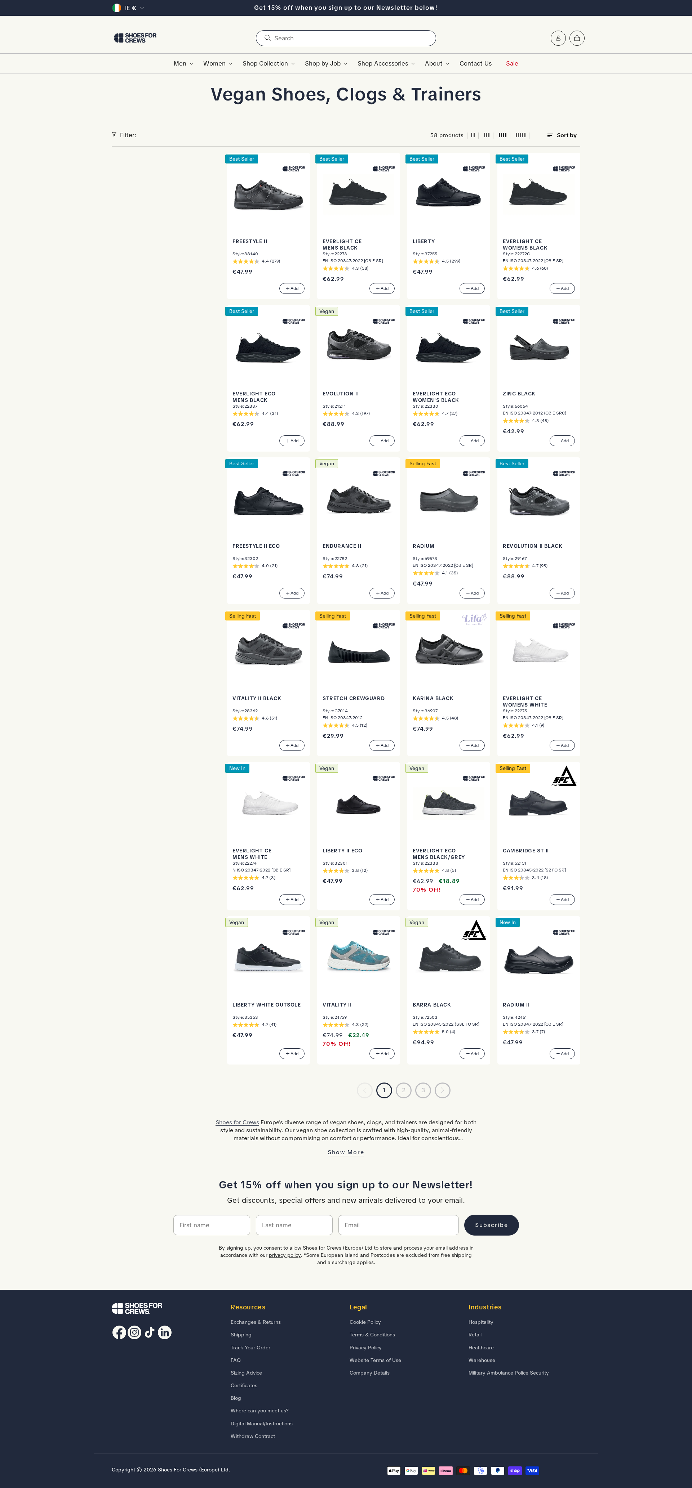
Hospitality (481, 1322)
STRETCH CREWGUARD (354, 698)
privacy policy (285, 1255)
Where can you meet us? (260, 1410)
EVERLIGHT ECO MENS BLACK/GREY (439, 853)
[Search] (267, 38)
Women (214, 63)
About (434, 63)
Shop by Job (323, 63)
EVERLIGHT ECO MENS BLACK (254, 396)
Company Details (370, 1373)
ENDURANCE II (342, 546)
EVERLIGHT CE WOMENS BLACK (525, 244)
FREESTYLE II (249, 241)
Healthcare (481, 1347)
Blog (236, 1398)
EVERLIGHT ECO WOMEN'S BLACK (436, 396)
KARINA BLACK (433, 698)
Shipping (241, 1334)
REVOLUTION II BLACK (532, 546)
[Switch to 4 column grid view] (502, 136)
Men (180, 63)
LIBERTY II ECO (342, 850)
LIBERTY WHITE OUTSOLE (266, 1004)
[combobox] (346, 38)
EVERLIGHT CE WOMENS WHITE (525, 701)
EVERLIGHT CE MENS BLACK (342, 244)
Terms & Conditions (372, 1334)
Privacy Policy (366, 1347)
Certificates (244, 1385)
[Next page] (443, 1090)
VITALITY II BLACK (256, 698)
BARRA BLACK (432, 1004)
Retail (475, 1334)
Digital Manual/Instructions (262, 1423)
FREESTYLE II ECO (256, 546)
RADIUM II (516, 1004)
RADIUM (424, 546)
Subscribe (491, 1225)
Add (294, 288)
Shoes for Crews (237, 1122)
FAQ (236, 1360)
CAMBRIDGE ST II (526, 850)
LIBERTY (424, 241)
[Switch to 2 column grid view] (473, 136)
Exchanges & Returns (256, 1322)
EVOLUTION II (341, 393)
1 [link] (384, 1090)
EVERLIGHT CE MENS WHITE (251, 853)
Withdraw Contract (253, 1436)
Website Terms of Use (375, 1360)
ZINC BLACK (519, 393)
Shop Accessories (383, 63)
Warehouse (482, 1360)
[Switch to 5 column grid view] (520, 136)
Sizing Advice (246, 1373)
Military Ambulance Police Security (509, 1373)
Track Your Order (250, 1347)
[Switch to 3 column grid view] (486, 136)
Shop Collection (265, 63)
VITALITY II (337, 1004)
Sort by (567, 135)
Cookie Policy (365, 1322)
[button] (181, 63)
